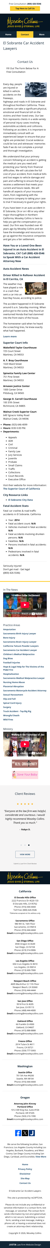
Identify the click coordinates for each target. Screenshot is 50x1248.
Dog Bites (8, 658)
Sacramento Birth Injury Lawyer (19, 633)
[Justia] (32, 1133)
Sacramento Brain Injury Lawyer (19, 641)
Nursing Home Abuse (14, 682)
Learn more (10, 336)
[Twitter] (25, 1133)
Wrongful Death (11, 715)
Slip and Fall (9, 698)
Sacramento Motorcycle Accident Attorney (24, 690)
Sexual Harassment (13, 694)
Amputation (9, 629)
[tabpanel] (25, 816)
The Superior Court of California (21, 488)
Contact (25, 34)
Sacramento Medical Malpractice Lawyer (24, 678)
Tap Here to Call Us (25, 8)
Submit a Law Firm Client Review (25, 863)
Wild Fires (8, 719)
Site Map (25, 1178)
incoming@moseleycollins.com (28, 933)
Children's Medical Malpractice (18, 654)
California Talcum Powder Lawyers (21, 646)
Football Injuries (11, 662)
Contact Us (25, 1183)
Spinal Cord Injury (12, 703)
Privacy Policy (25, 1169)
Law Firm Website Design (25, 1244)
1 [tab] (21, 845)
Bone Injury (9, 637)
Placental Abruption (13, 686)
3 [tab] (29, 845)
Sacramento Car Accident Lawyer (20, 650)
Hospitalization (11, 674)
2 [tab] (25, 845)
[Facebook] (18, 1133)
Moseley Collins (34, 1233)
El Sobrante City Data (20, 499)
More (41, 34)
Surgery (7, 707)
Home (8, 34)
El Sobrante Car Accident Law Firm (25, 22)
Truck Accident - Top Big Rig (17, 711)
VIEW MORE (25, 854)
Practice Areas (11, 625)
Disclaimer (25, 1173)
